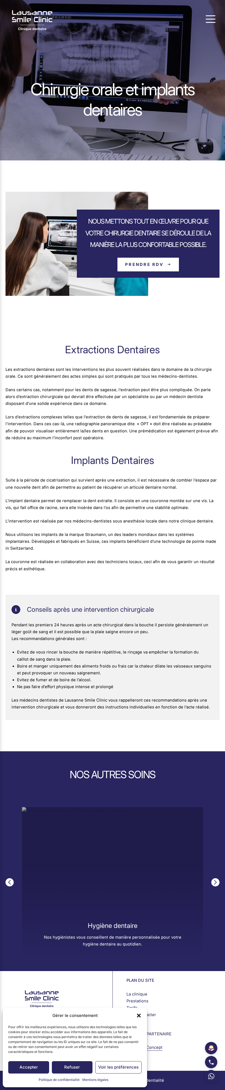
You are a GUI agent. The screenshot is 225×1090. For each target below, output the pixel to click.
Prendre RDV (144, 264)
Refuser (72, 1067)
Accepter (28, 1067)
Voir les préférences (118, 1067)
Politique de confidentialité (59, 1080)
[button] (139, 1015)
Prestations (137, 1001)
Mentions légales (95, 1080)
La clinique (136, 994)
